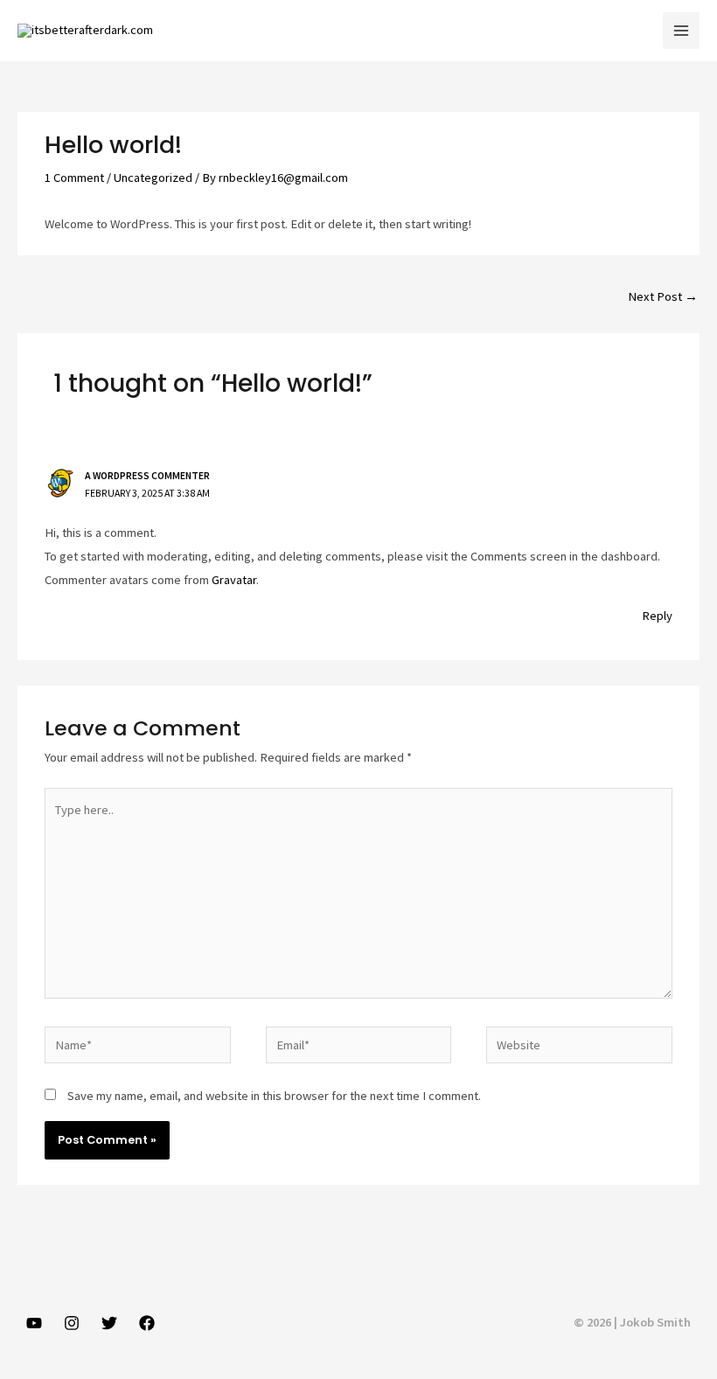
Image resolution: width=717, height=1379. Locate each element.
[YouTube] (34, 1323)
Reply (657, 615)
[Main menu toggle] (681, 30)
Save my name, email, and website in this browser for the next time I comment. (274, 1096)
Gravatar (234, 580)
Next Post (663, 296)
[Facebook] (147, 1323)
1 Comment (74, 177)
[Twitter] (109, 1323)
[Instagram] (72, 1323)
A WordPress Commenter (147, 475)
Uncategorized (153, 177)
